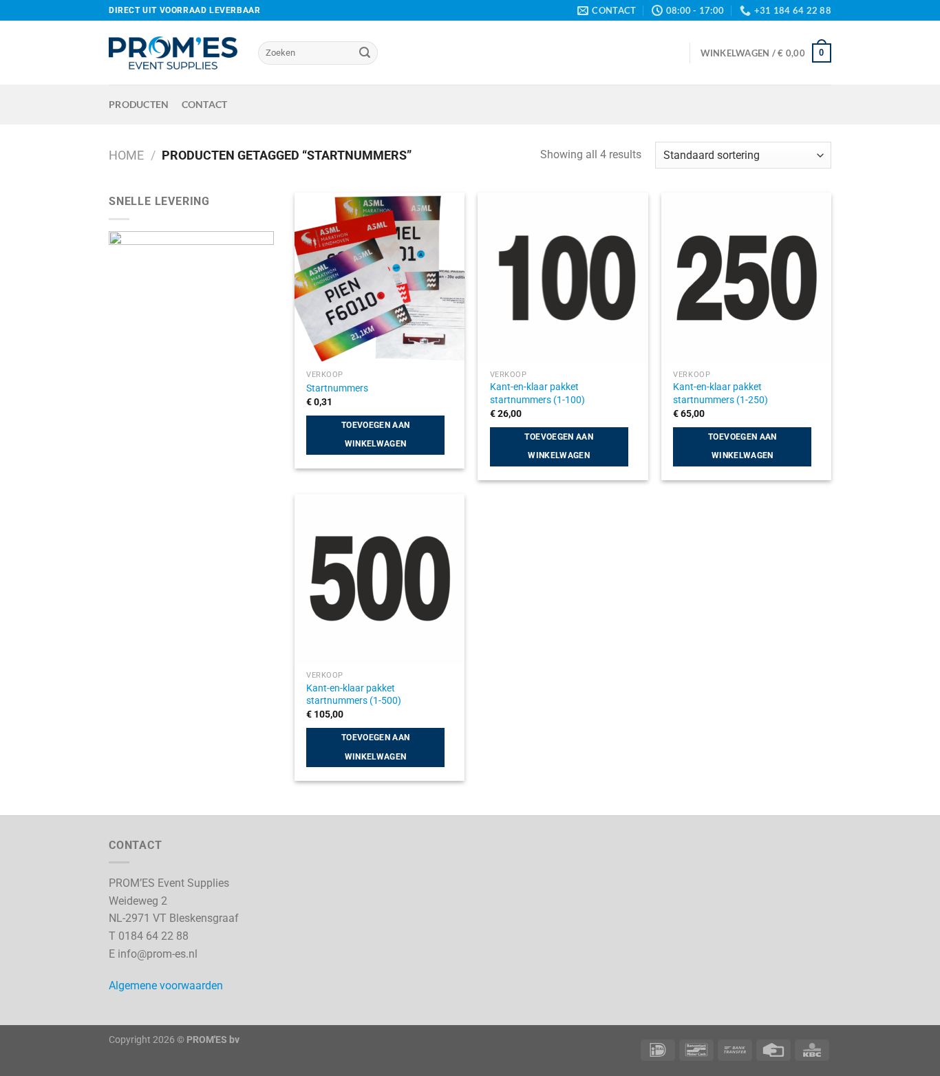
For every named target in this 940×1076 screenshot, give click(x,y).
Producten (139, 104)
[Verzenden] (364, 53)
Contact (205, 104)
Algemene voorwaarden (166, 985)
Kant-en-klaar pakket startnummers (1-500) (353, 694)
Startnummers (337, 388)
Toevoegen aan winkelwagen (375, 434)
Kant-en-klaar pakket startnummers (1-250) (720, 393)
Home (126, 155)
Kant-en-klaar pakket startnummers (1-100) (537, 393)
